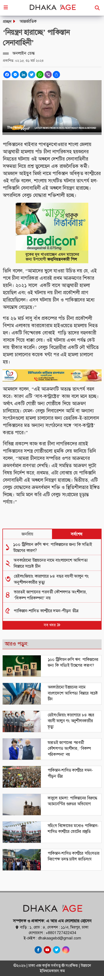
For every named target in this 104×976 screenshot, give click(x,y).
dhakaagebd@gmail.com (59, 938)
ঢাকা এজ (35, 965)
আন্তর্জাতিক (28, 21)
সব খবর (50, 624)
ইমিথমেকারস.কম (52, 970)
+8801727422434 (61, 932)
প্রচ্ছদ (7, 21)
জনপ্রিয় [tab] (27, 534)
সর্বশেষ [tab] (76, 534)
